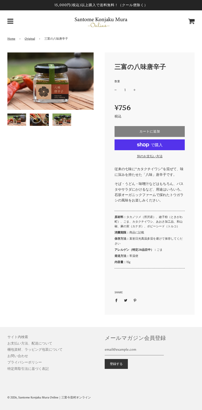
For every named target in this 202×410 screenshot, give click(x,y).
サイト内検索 (17, 337)
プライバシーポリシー (24, 362)
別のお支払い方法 (150, 156)
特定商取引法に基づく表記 (28, 369)
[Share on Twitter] (125, 300)
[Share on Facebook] (118, 300)
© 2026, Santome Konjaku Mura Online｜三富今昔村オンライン (49, 397)
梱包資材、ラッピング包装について (35, 349)
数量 (117, 81)
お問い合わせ (17, 356)
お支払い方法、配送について (29, 343)
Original (30, 38)
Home (11, 38)
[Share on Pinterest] (135, 300)
